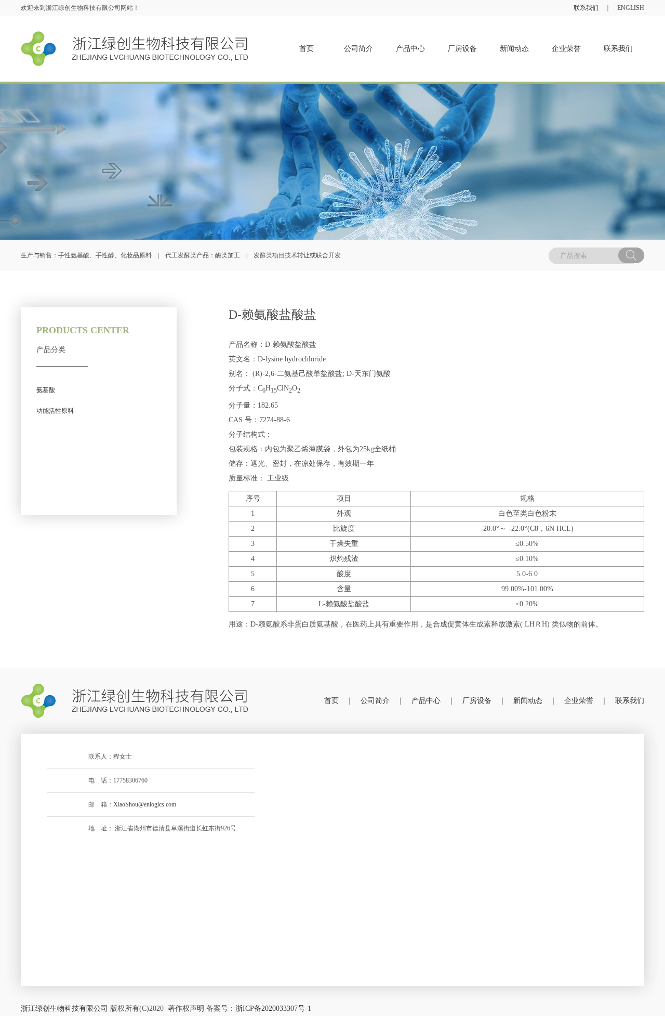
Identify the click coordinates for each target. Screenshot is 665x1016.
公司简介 (375, 701)
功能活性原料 (55, 410)
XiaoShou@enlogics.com (144, 804)
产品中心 (426, 701)
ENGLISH (630, 7)
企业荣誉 (578, 701)
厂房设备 (476, 701)
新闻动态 (527, 701)
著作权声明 (186, 1008)
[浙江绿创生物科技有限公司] (134, 701)
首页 (331, 701)
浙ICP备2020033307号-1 (273, 1008)
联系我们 (586, 7)
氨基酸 (45, 390)
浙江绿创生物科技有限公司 (64, 1008)
